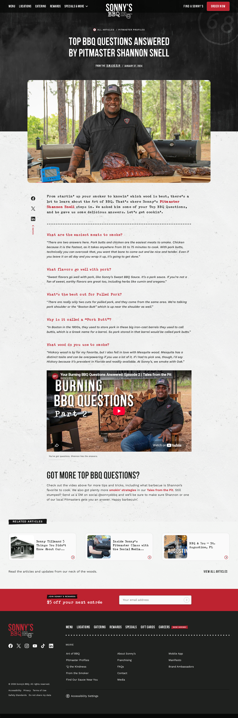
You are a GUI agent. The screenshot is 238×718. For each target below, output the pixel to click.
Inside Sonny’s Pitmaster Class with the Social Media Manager (131, 547)
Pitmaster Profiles (131, 30)
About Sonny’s (126, 653)
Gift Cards (148, 627)
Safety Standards (17, 695)
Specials (131, 627)
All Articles (106, 30)
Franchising (124, 660)
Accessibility (14, 690)
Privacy (27, 690)
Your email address (136, 600)
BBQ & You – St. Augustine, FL (202, 545)
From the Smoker (77, 673)
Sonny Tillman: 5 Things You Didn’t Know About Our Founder (51, 547)
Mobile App (176, 653)
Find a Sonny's (193, 6)
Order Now (218, 6)
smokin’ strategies (122, 490)
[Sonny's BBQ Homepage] (119, 11)
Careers (172, 627)
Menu (12, 6)
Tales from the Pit (160, 490)
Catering (40, 6)
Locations (25, 6)
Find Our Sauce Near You (82, 679)
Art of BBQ (73, 653)
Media (121, 679)
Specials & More (74, 6)
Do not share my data (40, 695)
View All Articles (215, 572)
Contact (122, 673)
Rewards (55, 6)
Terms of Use (39, 690)
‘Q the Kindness (76, 666)
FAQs (120, 666)
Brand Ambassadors (181, 666)
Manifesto (175, 660)
